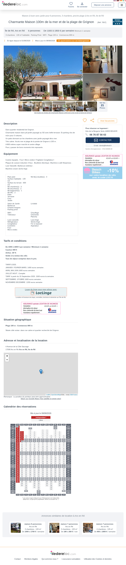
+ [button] (7, 355)
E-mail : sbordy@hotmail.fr (102, 145)
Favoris (71, 7)
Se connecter (82, 7)
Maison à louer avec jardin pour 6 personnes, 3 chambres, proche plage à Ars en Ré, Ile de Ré (63, 16)
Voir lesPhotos (102, 105)
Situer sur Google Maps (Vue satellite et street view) (41, 399)
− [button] (7, 359)
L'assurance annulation (71, 559)
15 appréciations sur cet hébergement (73, 41)
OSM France (73, 394)
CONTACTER (105, 140)
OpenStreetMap (56, 394)
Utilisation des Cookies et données (98, 559)
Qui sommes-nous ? (50, 559)
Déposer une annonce (102, 5)
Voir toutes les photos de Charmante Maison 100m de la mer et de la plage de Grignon (63, 113)
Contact (17, 559)
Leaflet (48, 394)
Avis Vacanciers (107, 121)
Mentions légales (31, 559)
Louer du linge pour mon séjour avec (41, 290)
